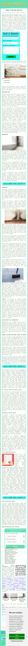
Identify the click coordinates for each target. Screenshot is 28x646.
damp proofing (15, 524)
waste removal (16, 585)
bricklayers (4, 580)
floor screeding (10, 584)
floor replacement (10, 589)
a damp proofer (8, 576)
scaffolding (21, 578)
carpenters (16, 586)
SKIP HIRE (24, 589)
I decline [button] (17, 638)
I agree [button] (16, 635)
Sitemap (3, 631)
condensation (5, 153)
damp (13, 62)
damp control (23, 476)
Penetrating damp (6, 94)
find (6, 503)
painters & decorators (18, 583)
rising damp (5, 197)
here (21, 523)
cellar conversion (19, 580)
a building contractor (13, 579)
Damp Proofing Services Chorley (10, 526)
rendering (4, 586)
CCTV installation (6, 578)
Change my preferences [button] (17, 641)
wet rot (8, 112)
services (10, 386)
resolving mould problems (19, 481)
